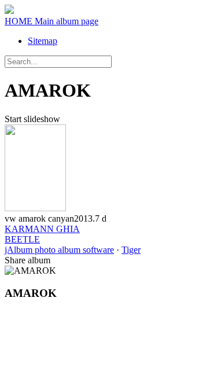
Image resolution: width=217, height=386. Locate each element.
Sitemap (42, 41)
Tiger (131, 250)
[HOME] (9, 11)
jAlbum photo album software (59, 250)
